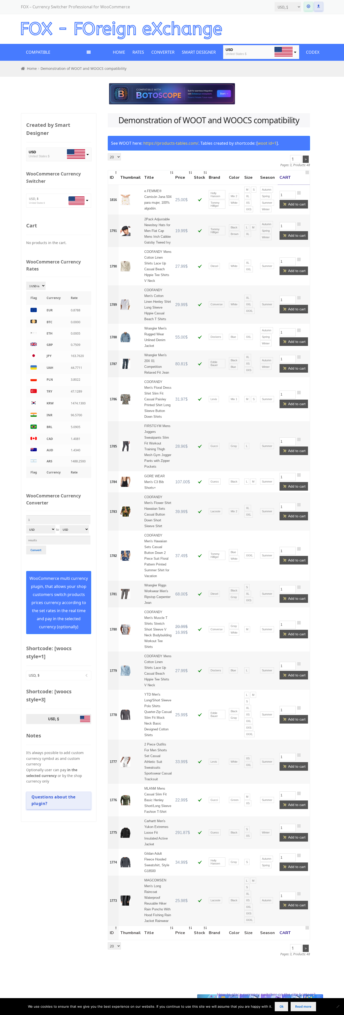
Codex (312, 52)
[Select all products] (306, 174)
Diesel (214, 265)
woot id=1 (267, 143)
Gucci (214, 445)
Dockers (216, 336)
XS (248, 202)
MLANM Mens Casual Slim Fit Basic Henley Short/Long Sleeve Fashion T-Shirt (157, 800)
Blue (233, 336)
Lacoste (215, 511)
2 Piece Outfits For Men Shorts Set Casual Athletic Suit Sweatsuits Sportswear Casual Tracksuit (158, 761)
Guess (215, 481)
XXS (248, 209)
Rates (138, 52)
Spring (266, 196)
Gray (234, 445)
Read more (303, 1006)
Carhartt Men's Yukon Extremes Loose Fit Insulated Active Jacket (156, 832)
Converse (217, 304)
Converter (163, 52)
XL (247, 196)
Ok (282, 1006)
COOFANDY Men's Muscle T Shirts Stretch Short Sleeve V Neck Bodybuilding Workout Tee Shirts (157, 629)
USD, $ (34, 199)
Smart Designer (199, 52)
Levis (214, 399)
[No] (337, 1006)
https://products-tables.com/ (170, 143)
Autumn (266, 189)
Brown (234, 233)
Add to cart (294, 204)
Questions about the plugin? (53, 800)
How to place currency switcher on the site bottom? (266, 994)
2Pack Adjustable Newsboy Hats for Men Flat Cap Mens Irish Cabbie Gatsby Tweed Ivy (157, 230)
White (234, 202)
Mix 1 (234, 399)
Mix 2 (234, 196)
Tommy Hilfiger (215, 204)
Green (234, 799)
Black (234, 227)
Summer (267, 202)
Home (119, 52)
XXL (248, 269)
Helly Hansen (215, 195)
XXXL (249, 310)
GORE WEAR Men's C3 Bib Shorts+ (154, 482)
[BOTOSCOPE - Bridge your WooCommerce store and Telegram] (172, 93)
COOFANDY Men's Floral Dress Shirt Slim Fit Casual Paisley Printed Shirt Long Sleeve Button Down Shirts (157, 399)
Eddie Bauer (214, 364)
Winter (266, 209)
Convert (36, 550)
